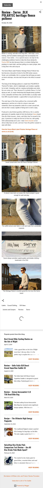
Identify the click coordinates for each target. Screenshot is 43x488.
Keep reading (33, 359)
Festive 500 (5, 62)
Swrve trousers (29, 121)
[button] (40, 12)
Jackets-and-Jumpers (9, 309)
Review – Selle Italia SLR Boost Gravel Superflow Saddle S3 (16, 366)
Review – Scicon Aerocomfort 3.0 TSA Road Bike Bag (17, 393)
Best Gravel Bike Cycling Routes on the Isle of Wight (18, 340)
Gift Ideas (23, 305)
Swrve (35, 114)
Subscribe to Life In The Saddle (21, 481)
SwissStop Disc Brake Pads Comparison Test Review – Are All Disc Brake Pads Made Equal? (17, 447)
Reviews (20, 309)
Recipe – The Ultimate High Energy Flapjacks (18, 419)
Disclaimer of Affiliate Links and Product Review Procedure (21, 476)
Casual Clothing (12, 305)
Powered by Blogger (22, 485)
